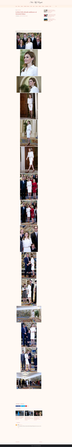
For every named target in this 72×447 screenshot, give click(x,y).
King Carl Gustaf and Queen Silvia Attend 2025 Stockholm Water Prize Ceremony (19, 417)
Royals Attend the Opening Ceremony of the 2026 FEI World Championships (51, 15)
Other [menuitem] (50, 6)
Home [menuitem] (16, 6)
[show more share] (27, 406)
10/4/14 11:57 (20, 424)
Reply (18, 427)
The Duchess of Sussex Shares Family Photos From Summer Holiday (52, 19)
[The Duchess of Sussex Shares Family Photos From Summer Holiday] (45, 19)
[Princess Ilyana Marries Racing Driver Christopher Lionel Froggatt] (45, 11)
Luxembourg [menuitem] (46, 6)
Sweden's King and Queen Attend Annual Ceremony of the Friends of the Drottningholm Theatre (38, 418)
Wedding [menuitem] (25, 6)
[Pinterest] (26, 406)
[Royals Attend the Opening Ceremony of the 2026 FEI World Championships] (45, 15)
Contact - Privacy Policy (34, 445)
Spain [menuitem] (33, 6)
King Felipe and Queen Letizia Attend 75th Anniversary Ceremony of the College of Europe (29, 418)
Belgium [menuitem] (40, 6)
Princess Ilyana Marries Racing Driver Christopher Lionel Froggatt (51, 11)
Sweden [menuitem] (22, 6)
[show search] (55, 6)
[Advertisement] (29, 23)
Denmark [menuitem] (28, 6)
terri (18, 424)
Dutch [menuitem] (31, 6)
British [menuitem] (19, 6)
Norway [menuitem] (43, 6)
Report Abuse (39, 445)
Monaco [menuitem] (37, 6)
